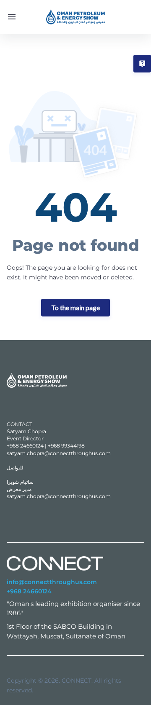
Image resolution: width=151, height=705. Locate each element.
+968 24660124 (29, 591)
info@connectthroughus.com (52, 582)
